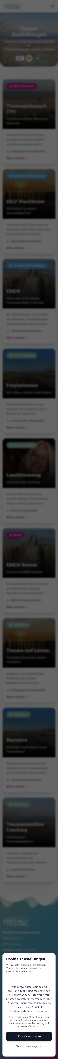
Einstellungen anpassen (29, 1046)
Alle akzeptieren (29, 1036)
